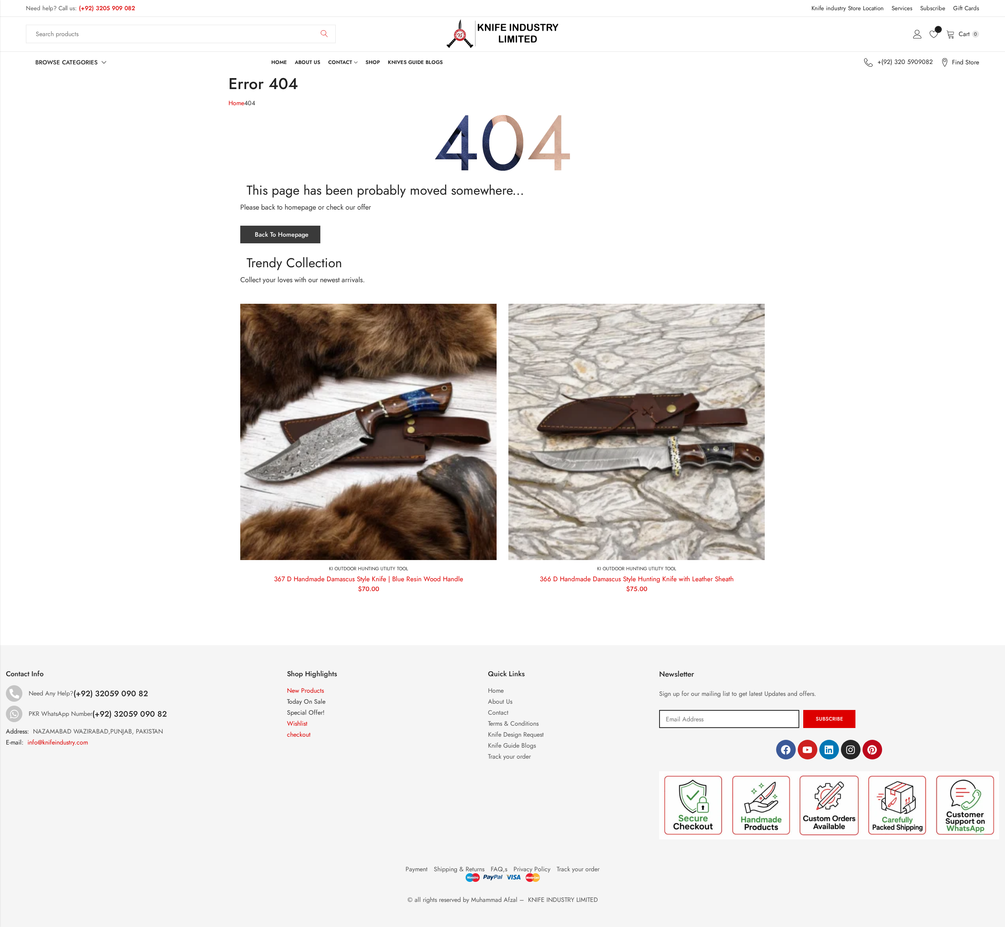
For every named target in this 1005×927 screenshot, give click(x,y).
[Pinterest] (872, 749)
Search (324, 34)
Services (902, 8)
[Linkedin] (829, 749)
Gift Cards (966, 8)
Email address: (729, 719)
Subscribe (932, 8)
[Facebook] (786, 749)
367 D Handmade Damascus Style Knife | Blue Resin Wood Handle (368, 579)
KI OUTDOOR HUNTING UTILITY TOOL (368, 568)
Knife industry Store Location (847, 8)
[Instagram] (851, 749)
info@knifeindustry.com (57, 742)
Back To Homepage (282, 234)
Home (236, 103)
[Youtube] (807, 749)
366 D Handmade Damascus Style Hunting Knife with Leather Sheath (637, 579)
